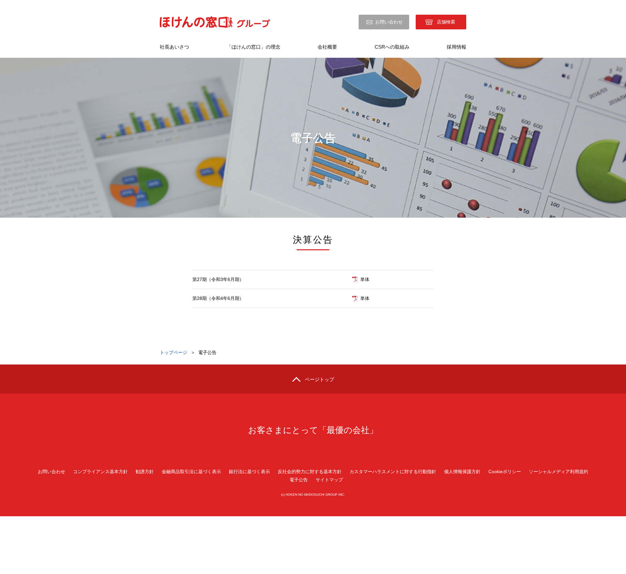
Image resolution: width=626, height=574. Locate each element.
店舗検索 (446, 21)
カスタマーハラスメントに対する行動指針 (393, 471)
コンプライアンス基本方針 (100, 471)
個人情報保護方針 (462, 471)
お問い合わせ (389, 21)
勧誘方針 (145, 471)
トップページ (173, 352)
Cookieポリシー (504, 471)
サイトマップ (329, 479)
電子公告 (299, 479)
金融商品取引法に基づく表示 (191, 471)
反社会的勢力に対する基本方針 (310, 471)
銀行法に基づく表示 (249, 471)
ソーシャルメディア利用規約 (558, 471)
